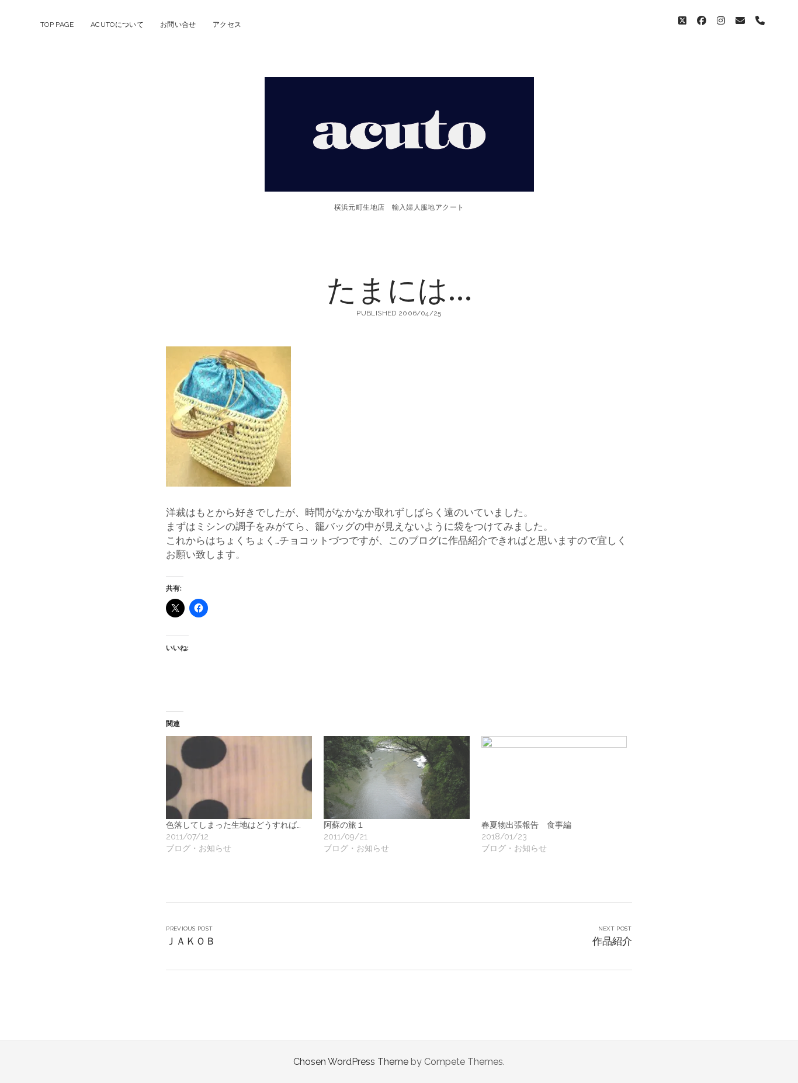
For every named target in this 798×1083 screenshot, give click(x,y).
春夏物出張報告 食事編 (526, 824)
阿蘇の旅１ (344, 824)
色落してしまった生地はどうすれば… (233, 824)
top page (57, 24)
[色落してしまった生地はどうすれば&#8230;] (239, 778)
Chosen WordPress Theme (350, 1061)
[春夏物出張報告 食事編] (554, 778)
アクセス (227, 24)
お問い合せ (178, 24)
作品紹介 (612, 941)
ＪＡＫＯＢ (191, 941)
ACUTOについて (117, 24)
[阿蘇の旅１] (397, 778)
